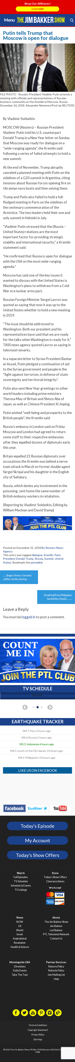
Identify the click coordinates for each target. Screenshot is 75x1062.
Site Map (37, 1039)
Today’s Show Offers (55, 877)
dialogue (37, 555)
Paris (57, 555)
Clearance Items (55, 881)
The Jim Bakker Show (56, 921)
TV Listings (21, 889)
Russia (39, 558)
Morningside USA (19, 962)
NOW (19, 921)
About (56, 917)
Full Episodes (21, 877)
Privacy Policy (37, 1034)
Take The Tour (20, 974)
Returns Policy (56, 966)
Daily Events (20, 970)
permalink (37, 562)
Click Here (37, 9)
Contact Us (56, 938)
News (19, 917)
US (19, 926)
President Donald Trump (18, 558)
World (19, 930)
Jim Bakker (41, 20)
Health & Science (20, 946)
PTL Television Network (56, 934)
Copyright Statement (38, 1030)
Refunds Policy (56, 970)
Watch (21, 873)
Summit (49, 558)
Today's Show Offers (37, 855)
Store (55, 873)
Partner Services (56, 962)
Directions (20, 966)
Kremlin (48, 555)
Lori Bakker (56, 930)
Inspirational (20, 938)
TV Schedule (21, 881)
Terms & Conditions (38, 1025)
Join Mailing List (56, 974)
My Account (37, 840)
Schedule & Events (21, 885)
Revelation (20, 942)
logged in (28, 617)
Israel (20, 934)
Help (56, 978)
